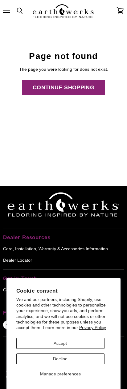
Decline (60, 358)
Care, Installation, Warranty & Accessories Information (55, 248)
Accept (60, 343)
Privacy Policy (92, 327)
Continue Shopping (63, 87)
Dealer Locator (17, 260)
